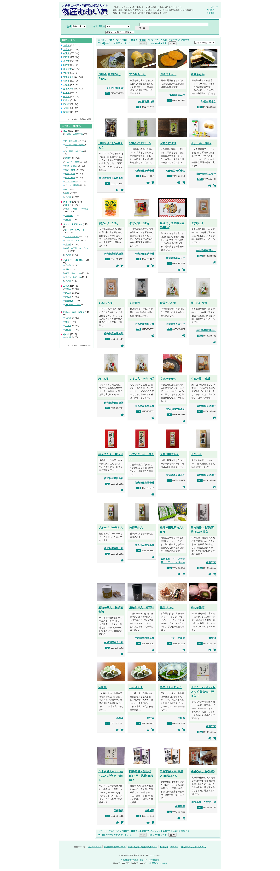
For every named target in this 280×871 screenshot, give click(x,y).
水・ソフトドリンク (72, 224)
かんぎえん (136, 687)
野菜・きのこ (71, 166)
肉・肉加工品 (71, 141)
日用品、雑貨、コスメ (73, 312)
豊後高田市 (68, 77)
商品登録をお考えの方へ (115, 847)
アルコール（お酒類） (73, 260)
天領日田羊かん (169, 454)
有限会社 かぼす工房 (204, 802)
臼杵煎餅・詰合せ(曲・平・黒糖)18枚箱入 (141, 775)
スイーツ (67, 202)
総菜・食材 (70, 170)
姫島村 (66, 100)
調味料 (68, 158)
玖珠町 (66, 112)
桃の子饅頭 (197, 607)
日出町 (66, 104)
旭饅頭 (212, 638)
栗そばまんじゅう (171, 687)
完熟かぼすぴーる (140, 143)
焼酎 (67, 269)
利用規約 (210, 10)
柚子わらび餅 (199, 303)
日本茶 (68, 244)
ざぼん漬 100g (139, 223)
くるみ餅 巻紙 (200, 378)
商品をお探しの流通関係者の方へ (142, 847)
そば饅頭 (134, 303)
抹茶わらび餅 (168, 303)
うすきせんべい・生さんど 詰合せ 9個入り (110, 775)
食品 (65, 131)
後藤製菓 (211, 562)
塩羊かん (196, 454)
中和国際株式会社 (113, 642)
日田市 (66, 57)
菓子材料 (69, 216)
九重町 (66, 108)
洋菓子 (68, 205)
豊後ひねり (167, 607)
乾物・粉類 (70, 177)
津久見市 (67, 69)
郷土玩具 (69, 301)
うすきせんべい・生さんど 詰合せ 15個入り (203, 691)
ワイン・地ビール (73, 277)
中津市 (66, 53)
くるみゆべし (106, 303)
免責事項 (210, 13)
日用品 (68, 318)
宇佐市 (66, 84)
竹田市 (66, 73)
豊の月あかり (137, 74)
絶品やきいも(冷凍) (203, 771)
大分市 (66, 45)
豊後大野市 (68, 88)
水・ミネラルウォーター (76, 230)
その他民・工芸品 (73, 304)
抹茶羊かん (136, 527)
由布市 (66, 92)
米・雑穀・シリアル (74, 151)
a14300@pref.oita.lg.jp (158, 863)
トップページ (212, 7)
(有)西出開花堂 (115, 88)
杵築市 (66, 81)
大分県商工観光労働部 (129, 860)
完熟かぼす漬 (168, 143)
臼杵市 (66, 65)
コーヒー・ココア (73, 240)
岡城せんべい (168, 74)
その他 (68, 197)
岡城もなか (197, 74)
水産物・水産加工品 (74, 134)
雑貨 (67, 322)
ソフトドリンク (72, 236)
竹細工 (68, 289)
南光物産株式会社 (144, 170)
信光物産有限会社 (206, 250)
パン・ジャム (71, 181)
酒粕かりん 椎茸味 (141, 607)
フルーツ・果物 (72, 162)
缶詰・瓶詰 (70, 174)
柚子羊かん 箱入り (110, 454)
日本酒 (68, 265)
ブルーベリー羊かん (110, 527)
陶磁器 (68, 297)
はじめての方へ (94, 847)
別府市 (66, 49)
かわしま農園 (177, 638)
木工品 (68, 293)
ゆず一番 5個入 (201, 143)
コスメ (68, 326)
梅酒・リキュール (73, 273)
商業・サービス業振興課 (149, 860)
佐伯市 (66, 61)
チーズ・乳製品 (72, 185)
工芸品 (66, 286)
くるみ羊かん (168, 378)
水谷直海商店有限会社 (111, 178)
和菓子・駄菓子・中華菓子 (77, 209)
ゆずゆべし (197, 223)
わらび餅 (103, 378)
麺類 (67, 193)
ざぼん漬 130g (108, 223)
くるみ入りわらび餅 (141, 378)
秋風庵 (102, 687)
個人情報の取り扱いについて (193, 847)
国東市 (66, 96)
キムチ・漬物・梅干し (75, 145)
